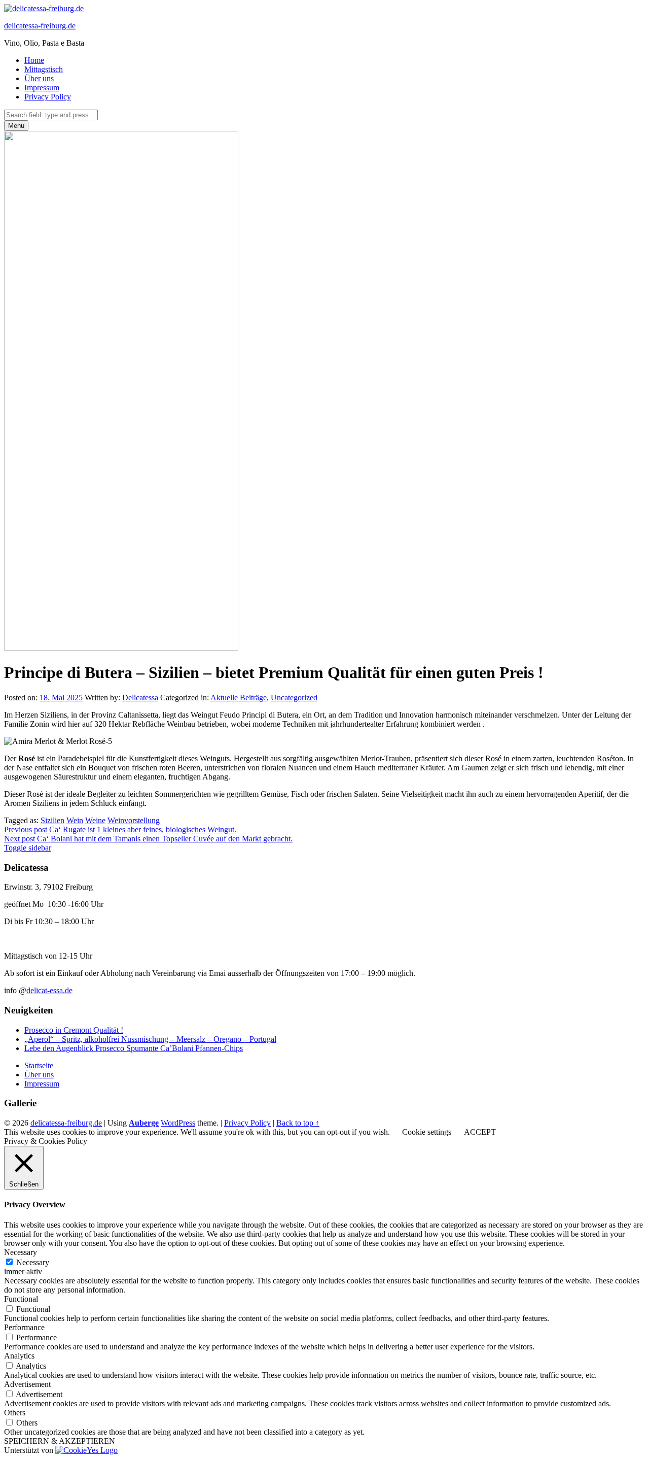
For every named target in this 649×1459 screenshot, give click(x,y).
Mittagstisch (43, 69)
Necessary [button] (20, 1252)
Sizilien (52, 820)
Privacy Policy (47, 96)
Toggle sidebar (27, 847)
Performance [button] (24, 1327)
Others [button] (14, 1412)
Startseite (38, 1065)
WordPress (178, 1122)
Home (34, 60)
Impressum (41, 87)
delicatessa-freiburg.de (40, 25)
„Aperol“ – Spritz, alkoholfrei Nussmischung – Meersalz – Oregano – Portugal (150, 1039)
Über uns (39, 78)
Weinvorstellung (133, 820)
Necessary (32, 1262)
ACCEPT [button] (480, 1132)
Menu (16, 125)
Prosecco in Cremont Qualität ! (73, 1030)
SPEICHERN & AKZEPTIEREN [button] (59, 1441)
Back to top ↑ (297, 1122)
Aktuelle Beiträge (238, 697)
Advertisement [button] (27, 1384)
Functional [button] (21, 1299)
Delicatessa (140, 697)
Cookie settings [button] (426, 1132)
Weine (95, 820)
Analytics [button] (19, 1355)
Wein (74, 820)
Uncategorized (294, 697)
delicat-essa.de (49, 990)
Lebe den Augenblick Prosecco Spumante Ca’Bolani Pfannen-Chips (133, 1048)
